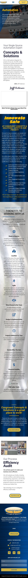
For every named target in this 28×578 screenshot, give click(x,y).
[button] (13, 2)
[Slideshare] (18, 552)
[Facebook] (9, 552)
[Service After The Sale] (14, 345)
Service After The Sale (14, 350)
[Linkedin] (14, 552)
